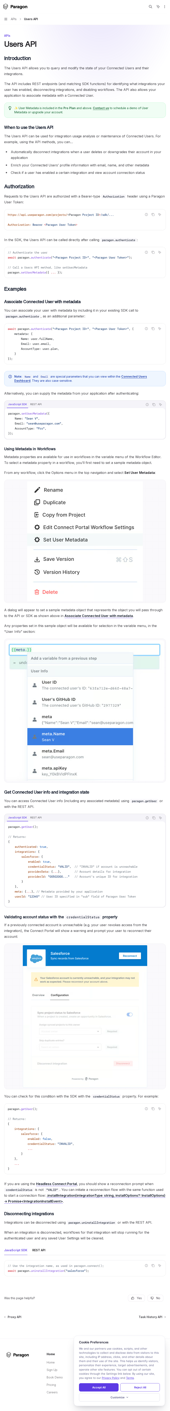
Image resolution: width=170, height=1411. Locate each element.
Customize (117, 1397)
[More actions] (165, 7)
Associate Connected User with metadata (98, 616)
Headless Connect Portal (56, 1184)
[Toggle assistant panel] (158, 7)
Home (51, 1362)
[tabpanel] (85, 423)
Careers (52, 1392)
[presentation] (85, 262)
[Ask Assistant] (159, 214)
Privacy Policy (110, 1377)
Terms (130, 1377)
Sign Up (52, 1370)
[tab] (17, 404)
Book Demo (55, 1377)
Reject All (140, 1387)
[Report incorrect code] (146, 214)
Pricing (51, 1385)
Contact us (101, 108)
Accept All (99, 1387)
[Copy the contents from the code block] (153, 214)
